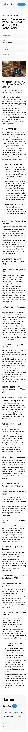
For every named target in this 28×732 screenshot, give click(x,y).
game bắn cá (18, 629)
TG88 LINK (22, 101)
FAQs (22, 712)
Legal (21, 726)
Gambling (12, 13)
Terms (16, 726)
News (7, 13)
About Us (5, 726)
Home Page (7, 712)
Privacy (11, 726)
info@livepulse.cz (9, 716)
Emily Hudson (6, 35)
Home (3, 13)
